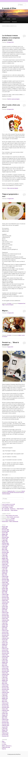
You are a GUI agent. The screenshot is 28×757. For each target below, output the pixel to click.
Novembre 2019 (5, 599)
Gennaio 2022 (5, 561)
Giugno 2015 (5, 679)
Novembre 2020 (5, 581)
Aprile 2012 (4, 731)
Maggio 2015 (5, 680)
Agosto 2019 (5, 603)
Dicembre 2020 (5, 579)
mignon (19, 335)
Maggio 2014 (5, 698)
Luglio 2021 (4, 569)
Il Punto (4, 742)
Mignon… (5, 311)
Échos (8, 492)
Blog (8, 188)
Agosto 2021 (5, 567)
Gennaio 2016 (5, 668)
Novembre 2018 (5, 617)
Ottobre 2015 (5, 672)
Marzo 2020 (4, 593)
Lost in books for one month (8, 504)
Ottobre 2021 (5, 564)
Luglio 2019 (4, 605)
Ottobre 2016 (5, 654)
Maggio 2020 (5, 590)
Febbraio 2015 (5, 685)
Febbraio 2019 (5, 612)
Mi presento (14, 21)
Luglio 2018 (4, 623)
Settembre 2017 (5, 638)
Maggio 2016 (5, 662)
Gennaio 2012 (5, 734)
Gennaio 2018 (5, 632)
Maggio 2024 (5, 541)
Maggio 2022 (5, 558)
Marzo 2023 (4, 549)
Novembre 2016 (5, 653)
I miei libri (14, 18)
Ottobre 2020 (5, 582)
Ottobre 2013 (5, 709)
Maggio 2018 (5, 626)
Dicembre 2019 (5, 597)
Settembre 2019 (5, 602)
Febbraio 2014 (5, 703)
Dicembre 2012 (5, 722)
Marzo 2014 (4, 701)
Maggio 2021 (5, 572)
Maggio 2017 (5, 644)
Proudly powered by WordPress (14, 754)
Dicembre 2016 (5, 651)
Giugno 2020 (5, 588)
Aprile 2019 (4, 609)
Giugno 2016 (5, 660)
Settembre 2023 (5, 544)
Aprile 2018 (4, 627)
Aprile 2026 (4, 528)
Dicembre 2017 (5, 633)
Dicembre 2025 (5, 529)
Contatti (8, 18)
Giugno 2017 (5, 642)
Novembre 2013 (5, 707)
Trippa (3, 304)
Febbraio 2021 (5, 576)
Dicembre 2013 (5, 706)
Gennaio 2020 (5, 596)
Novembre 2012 (5, 724)
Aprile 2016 (4, 663)
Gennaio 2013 (5, 721)
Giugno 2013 (5, 713)
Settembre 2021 (5, 566)
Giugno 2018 (5, 624)
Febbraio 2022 (5, 560)
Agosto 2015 (5, 675)
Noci (24, 303)
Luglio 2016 (4, 659)
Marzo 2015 (4, 683)
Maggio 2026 (5, 526)
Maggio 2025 (5, 534)
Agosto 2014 (5, 694)
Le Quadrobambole (6, 21)
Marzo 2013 (4, 718)
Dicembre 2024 (5, 537)
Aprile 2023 (4, 548)
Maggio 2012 (5, 730)
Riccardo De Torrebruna (19, 492)
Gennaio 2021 (5, 578)
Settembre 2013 (5, 710)
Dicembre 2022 (5, 552)
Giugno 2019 (5, 606)
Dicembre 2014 (5, 687)
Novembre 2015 (5, 671)
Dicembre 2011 (5, 736)
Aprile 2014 (4, 700)
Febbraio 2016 (5, 666)
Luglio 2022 (4, 555)
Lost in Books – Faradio (7, 507)
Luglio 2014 (4, 695)
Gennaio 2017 (5, 650)
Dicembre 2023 (5, 543)
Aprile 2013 (4, 716)
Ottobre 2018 (5, 618)
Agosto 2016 (5, 657)
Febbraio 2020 (5, 594)
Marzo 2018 (4, 629)
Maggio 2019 (5, 608)
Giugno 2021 (5, 570)
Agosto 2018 (5, 621)
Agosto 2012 (5, 727)
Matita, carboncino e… (7, 745)
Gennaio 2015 (5, 686)
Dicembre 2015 (5, 669)
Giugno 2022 (5, 556)
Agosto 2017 (5, 639)
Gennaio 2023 (5, 550)
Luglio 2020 (4, 587)
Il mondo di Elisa (9, 8)
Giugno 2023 (5, 546)
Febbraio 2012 (5, 733)
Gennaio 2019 (5, 614)
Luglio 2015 (4, 677)
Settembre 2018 (5, 620)
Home (3, 18)
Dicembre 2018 (5, 615)
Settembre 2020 (5, 584)
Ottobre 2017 (5, 636)
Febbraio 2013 (5, 719)
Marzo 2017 (4, 647)
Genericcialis (5, 521)
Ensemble (12, 492)
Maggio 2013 (5, 715)
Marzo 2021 (4, 575)
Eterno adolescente (10, 520)
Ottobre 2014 (5, 691)
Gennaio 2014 (5, 704)
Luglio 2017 (4, 641)
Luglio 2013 (4, 712)
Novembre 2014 (5, 689)
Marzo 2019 (4, 611)
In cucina (9, 303)
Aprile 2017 (4, 645)
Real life (9, 99)
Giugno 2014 (5, 697)
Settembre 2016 (5, 656)
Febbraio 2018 (5, 630)
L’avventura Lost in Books (8, 505)
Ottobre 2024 (5, 538)
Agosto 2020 (5, 585)
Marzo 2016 (4, 665)
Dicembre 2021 (5, 563)
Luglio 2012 (4, 728)
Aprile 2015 (4, 682)
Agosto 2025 (5, 532)
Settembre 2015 (5, 674)
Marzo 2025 (4, 535)
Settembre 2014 (5, 692)
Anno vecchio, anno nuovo (12, 515)
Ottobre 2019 (5, 600)
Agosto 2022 (5, 553)
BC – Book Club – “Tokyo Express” (10, 510)
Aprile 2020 (4, 591)
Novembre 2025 (5, 531)
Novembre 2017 (5, 635)
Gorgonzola (20, 303)
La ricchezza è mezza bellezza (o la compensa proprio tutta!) (11, 37)
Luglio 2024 (4, 540)
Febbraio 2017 (5, 648)
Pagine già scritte (11, 491)
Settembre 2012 (5, 725)
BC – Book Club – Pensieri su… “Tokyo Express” (13, 508)
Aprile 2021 (4, 573)
